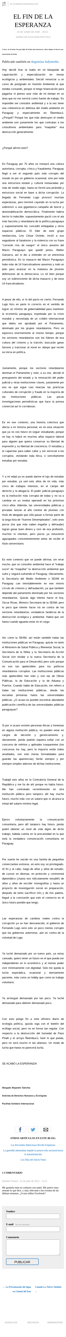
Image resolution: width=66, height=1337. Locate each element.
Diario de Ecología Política (33, 37)
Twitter (33, 1129)
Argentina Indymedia (45, 61)
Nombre (10, 1211)
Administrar (55, 1322)
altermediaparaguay (24, 4)
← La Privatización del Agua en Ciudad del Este (17, 1289)
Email (46, 1129)
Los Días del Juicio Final (33, 1159)
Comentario (12, 1237)
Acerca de (11, 1322)
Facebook (20, 1129)
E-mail (18, 1224)
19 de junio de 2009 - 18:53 (32, 32)
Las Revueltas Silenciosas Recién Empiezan (33, 1145)
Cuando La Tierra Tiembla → (48, 1289)
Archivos (33, 1322)
